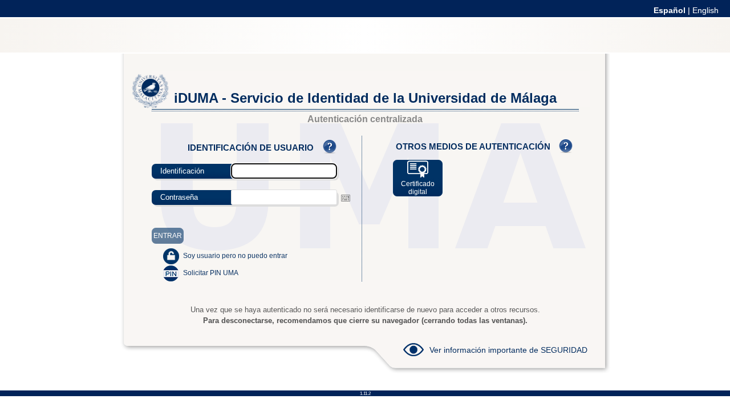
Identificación (182, 171)
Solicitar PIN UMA (210, 273)
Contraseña (179, 197)
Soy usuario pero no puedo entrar (235, 256)
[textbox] (284, 197)
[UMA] (151, 105)
